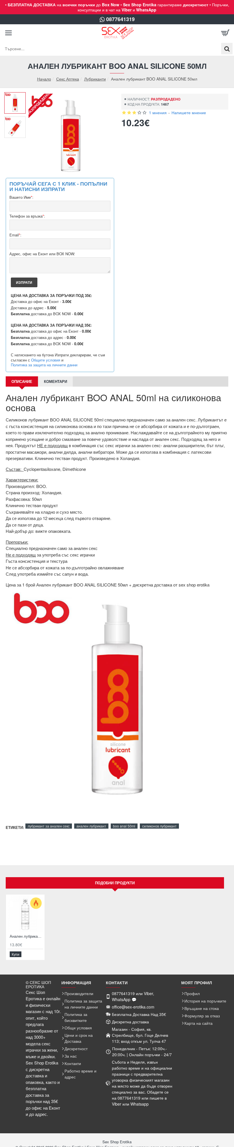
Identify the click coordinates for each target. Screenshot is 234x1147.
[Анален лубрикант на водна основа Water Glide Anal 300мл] (25, 914)
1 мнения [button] (158, 112)
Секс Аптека (67, 79)
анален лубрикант (91, 825)
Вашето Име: (21, 197)
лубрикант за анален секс (49, 825)
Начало (44, 79)
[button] (17, 96)
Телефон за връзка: (27, 216)
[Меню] (8, 32)
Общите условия (45, 360)
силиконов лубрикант (159, 825)
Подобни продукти (115, 882)
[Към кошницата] (225, 32)
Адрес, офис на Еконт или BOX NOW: (42, 254)
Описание (21, 381)
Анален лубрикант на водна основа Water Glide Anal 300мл (26, 936)
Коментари (55, 381)
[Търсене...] (227, 48)
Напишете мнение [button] (189, 112)
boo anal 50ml (124, 825)
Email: (15, 235)
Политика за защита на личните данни (44, 364)
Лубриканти (95, 79)
